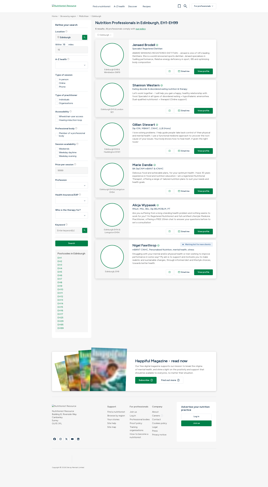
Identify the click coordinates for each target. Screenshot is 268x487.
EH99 (61, 328)
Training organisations (136, 429)
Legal (154, 427)
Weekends (64, 148)
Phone (62, 86)
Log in (133, 415)
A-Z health (119, 6)
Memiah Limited (78, 467)
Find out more (170, 380)
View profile (203, 71)
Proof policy (136, 423)
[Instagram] (60, 439)
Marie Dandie (142, 165)
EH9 (60, 286)
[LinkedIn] (78, 439)
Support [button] (111, 406)
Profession (61, 180)
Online (62, 83)
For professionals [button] (139, 406)
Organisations (66, 103)
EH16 (60, 310)
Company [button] (157, 406)
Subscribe (146, 380)
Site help (111, 423)
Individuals (64, 99)
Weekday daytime (68, 152)
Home (54, 16)
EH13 (60, 300)
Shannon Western (146, 85)
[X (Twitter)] (66, 439)
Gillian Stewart (144, 125)
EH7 (60, 279)
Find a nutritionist (101, 6)
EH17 (60, 314)
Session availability (67, 144)
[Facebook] (54, 439)
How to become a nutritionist (139, 436)
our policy (141, 28)
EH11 (60, 293)
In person (64, 79)
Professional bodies (140, 419)
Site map (111, 427)
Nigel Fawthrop (144, 245)
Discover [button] (132, 6)
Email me (183, 71)
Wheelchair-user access (71, 116)
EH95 (60, 324)
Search (71, 243)
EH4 (60, 268)
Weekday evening (67, 156)
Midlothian (84, 16)
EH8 (60, 282)
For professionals (204, 6)
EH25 (60, 317)
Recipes (147, 6)
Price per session (65, 164)
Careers (157, 415)
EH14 (60, 303)
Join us (133, 411)
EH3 (60, 264)
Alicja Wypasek (144, 205)
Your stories (113, 419)
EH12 (60, 296)
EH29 (60, 321)
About (155, 411)
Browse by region (68, 16)
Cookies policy (159, 423)
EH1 (60, 257)
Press (155, 430)
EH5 (60, 272)
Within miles (64, 44)
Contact (156, 419)
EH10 (60, 289)
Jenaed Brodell (144, 45)
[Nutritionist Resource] (69, 6)
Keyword (61, 224)
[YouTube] (72, 439)
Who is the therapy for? (68, 210)
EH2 (60, 261)
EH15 (60, 307)
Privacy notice (159, 434)
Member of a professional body (72, 134)
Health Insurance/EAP (68, 194)
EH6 (60, 275)
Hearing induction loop (70, 120)
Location (61, 31)
